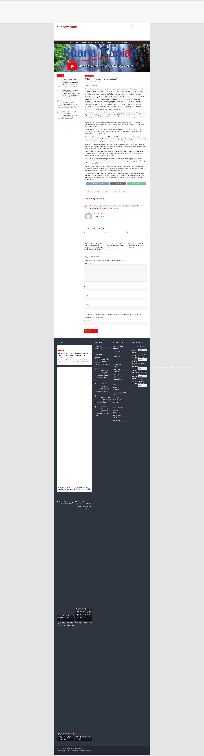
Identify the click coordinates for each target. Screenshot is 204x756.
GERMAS (115, 366)
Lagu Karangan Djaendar (119, 377)
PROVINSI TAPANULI (118, 400)
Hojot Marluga (98, 82)
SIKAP (114, 405)
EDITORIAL (109, 42)
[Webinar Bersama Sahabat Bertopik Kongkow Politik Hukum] (115, 232)
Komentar (87, 263)
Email (86, 296)
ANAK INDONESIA (118, 346)
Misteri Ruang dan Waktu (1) (94, 199)
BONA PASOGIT (117, 351)
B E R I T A (63, 42)
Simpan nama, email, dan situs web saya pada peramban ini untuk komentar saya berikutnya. (113, 314)
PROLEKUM (116, 397)
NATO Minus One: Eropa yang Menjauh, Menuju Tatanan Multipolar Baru (74, 354)
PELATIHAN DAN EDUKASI (120, 392)
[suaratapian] (58, 42)
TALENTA (96, 42)
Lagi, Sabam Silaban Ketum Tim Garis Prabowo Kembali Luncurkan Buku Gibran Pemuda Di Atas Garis (65, 735)
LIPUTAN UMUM (89, 76)
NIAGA (77, 42)
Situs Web (87, 305)
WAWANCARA (116, 420)
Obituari (83, 42)
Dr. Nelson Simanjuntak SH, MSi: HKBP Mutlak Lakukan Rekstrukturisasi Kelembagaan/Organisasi (137, 380)
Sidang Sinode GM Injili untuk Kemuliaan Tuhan (135, 245)
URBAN (115, 417)
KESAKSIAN (116, 372)
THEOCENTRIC (117, 412)
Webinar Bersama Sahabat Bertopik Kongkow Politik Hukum (115, 245)
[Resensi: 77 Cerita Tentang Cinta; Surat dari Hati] (65, 502)
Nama (86, 287)
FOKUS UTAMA (117, 364)
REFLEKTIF (116, 402)
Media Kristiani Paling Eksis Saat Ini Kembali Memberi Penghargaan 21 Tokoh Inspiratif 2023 (74, 488)
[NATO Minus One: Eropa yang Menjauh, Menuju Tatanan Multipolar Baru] (74, 346)
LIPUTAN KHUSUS (118, 379)
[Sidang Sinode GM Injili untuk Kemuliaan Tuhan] (137, 232)
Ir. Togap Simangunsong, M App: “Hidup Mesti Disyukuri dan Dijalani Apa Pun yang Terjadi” (139, 363)
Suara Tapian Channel (118, 407)
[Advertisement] (48, 12)
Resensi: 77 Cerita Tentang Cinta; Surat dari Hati (65, 616)
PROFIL (90, 42)
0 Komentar (106, 82)
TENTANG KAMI (125, 42)
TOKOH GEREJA (117, 415)
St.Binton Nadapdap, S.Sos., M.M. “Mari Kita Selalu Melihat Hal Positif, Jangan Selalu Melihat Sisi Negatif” (93, 246)
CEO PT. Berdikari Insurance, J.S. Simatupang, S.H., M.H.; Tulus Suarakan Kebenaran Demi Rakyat (138, 354)
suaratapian (67, 26)
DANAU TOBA (117, 356)
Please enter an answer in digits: (93, 317)
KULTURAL (116, 374)
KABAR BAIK (116, 369)
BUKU (102, 42)
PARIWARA (116, 389)
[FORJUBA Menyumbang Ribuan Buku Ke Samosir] (83, 622)
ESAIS (71, 42)
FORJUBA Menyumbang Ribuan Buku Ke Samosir (83, 737)
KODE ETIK (116, 42)
